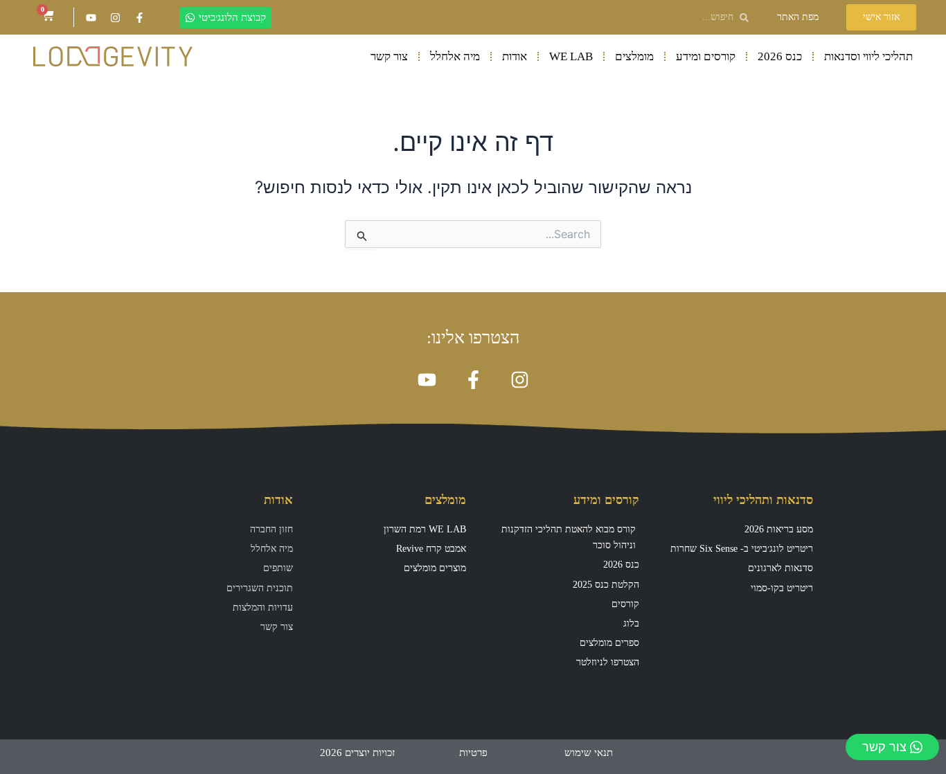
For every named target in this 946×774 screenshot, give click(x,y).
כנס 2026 (780, 56)
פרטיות (473, 752)
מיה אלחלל (455, 56)
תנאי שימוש (588, 752)
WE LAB (571, 56)
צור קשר (389, 56)
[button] (797, 17)
